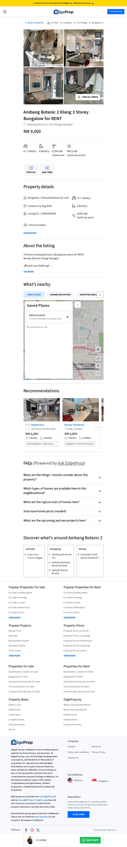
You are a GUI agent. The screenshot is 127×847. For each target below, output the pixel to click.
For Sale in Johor (17, 602)
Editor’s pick (15, 704)
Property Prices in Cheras (76, 631)
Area (20, 800)
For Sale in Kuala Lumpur (20, 592)
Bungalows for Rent (73, 676)
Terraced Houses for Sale (21, 686)
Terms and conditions (78, 752)
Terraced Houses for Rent (76, 686)
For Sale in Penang (18, 597)
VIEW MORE (14, 617)
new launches (41, 816)
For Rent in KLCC (72, 612)
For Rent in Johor (72, 602)
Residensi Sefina (17, 645)
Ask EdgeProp (71, 463)
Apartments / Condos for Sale (23, 671)
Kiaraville (13, 635)
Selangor (67, 22)
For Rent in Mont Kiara (74, 607)
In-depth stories (16, 719)
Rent (56, 22)
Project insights (35, 800)
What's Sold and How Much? (77, 704)
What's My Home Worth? (75, 709)
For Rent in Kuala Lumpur (76, 592)
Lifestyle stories (17, 724)
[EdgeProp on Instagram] (32, 830)
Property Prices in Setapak (77, 635)
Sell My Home (70, 714)
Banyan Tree (15, 631)
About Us (96, 746)
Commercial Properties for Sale (24, 691)
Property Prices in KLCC (75, 650)
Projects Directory (73, 724)
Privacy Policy (99, 752)
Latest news (15, 714)
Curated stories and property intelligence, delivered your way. (62, 3)
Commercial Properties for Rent (79, 691)
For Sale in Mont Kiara (19, 607)
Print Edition (115, 11)
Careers (71, 746)
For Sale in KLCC (16, 612)
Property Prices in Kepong (77, 645)
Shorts (12, 729)
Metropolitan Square (19, 640)
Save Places (34, 294)
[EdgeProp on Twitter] (38, 830)
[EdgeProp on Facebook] (26, 830)
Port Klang (82, 22)
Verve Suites (15, 650)
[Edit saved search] (98, 42)
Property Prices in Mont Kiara (78, 640)
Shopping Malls (89, 294)
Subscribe (79, 814)
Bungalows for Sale (18, 676)
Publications (15, 709)
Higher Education (60, 294)
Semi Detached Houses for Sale (24, 681)
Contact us (73, 757)
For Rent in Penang (73, 597)
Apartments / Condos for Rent (78, 671)
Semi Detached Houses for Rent (79, 681)
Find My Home (70, 719)
